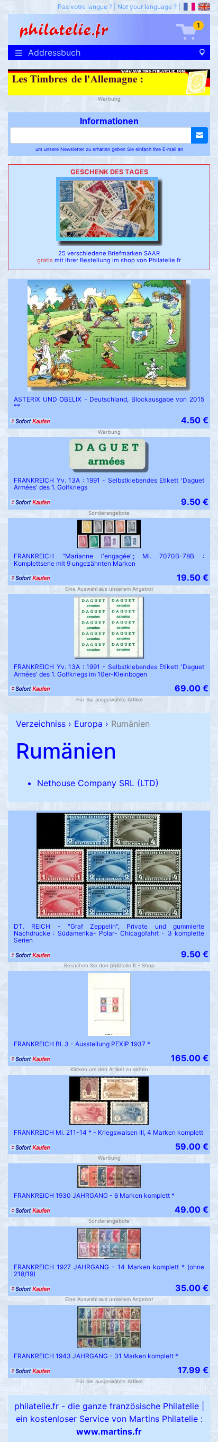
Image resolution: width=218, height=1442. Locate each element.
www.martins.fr (109, 1431)
